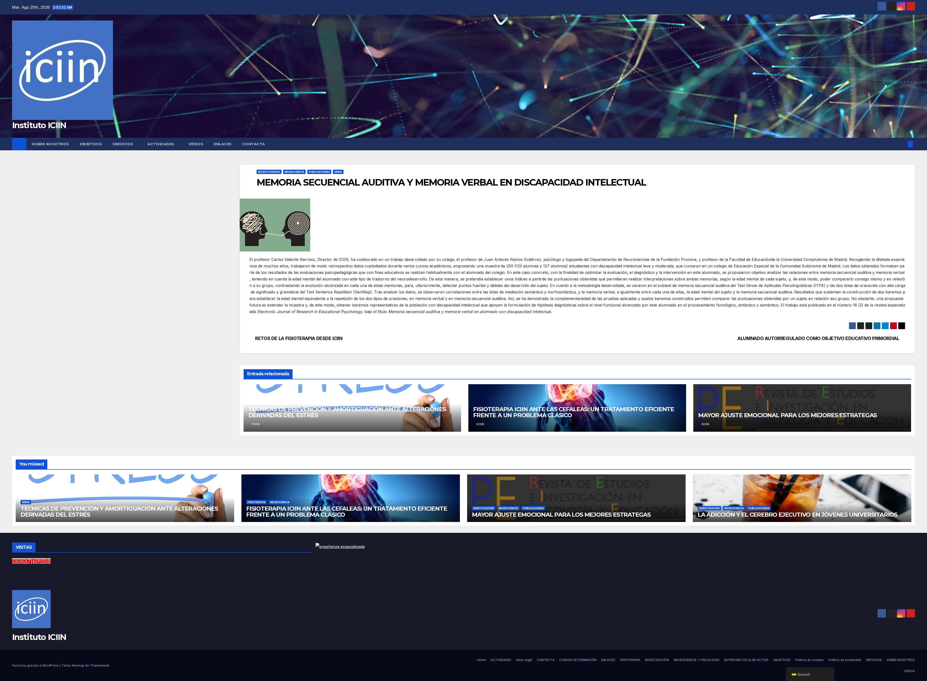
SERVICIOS (123, 144)
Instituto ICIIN (39, 125)
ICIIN (256, 424)
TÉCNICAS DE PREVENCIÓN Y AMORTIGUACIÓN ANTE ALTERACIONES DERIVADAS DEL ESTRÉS (347, 412)
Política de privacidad (845, 660)
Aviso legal (524, 660)
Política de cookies (809, 660)
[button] (902, 144)
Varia (338, 171)
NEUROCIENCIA (294, 171)
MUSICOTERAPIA (269, 171)
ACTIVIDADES (161, 144)
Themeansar (99, 665)
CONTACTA (253, 144)
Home (481, 660)
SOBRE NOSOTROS (50, 144)
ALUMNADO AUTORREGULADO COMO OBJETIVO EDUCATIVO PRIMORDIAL (818, 338)
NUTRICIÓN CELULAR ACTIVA (746, 660)
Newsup (78, 665)
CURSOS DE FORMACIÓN (578, 660)
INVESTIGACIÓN (483, 508)
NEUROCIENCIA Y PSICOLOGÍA (696, 660)
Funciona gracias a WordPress (36, 665)
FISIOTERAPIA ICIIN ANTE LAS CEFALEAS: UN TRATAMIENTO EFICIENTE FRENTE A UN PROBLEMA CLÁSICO (573, 412)
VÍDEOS (196, 144)
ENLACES (223, 144)
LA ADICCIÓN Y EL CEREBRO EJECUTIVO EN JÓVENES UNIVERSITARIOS (797, 514)
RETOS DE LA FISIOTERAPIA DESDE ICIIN (298, 338)
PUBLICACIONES (319, 171)
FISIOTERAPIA (257, 502)
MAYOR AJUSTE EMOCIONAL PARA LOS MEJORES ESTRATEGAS (787, 415)
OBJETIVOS (91, 144)
